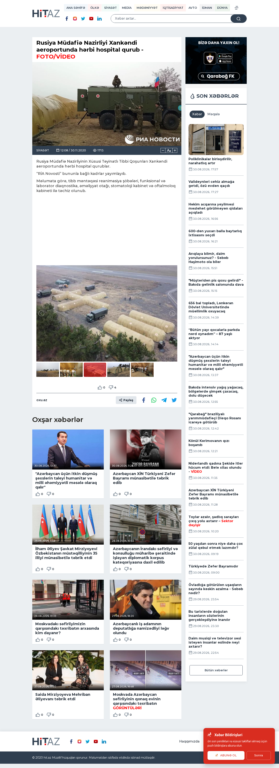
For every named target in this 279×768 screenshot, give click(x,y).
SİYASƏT (110, 8)
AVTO (193, 8)
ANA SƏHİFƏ (75, 8)
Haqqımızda (189, 741)
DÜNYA (222, 8)
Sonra (258, 755)
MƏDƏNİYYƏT (147, 8)
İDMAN (207, 8)
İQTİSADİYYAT (173, 8)
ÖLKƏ (94, 8)
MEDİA (127, 8)
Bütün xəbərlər (216, 670)
